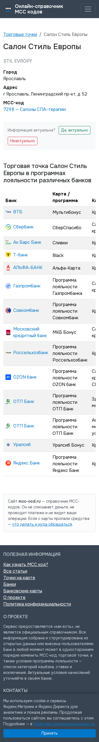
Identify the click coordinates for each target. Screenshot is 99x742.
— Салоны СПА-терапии (34, 109)
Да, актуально (74, 130)
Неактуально (22, 140)
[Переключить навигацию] (88, 9)
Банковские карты (22, 591)
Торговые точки (20, 34)
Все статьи (15, 571)
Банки (9, 584)
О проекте (14, 597)
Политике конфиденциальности (64, 723)
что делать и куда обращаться (42, 524)
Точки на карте (19, 578)
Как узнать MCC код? (25, 564)
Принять (50, 733)
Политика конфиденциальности (37, 604)
